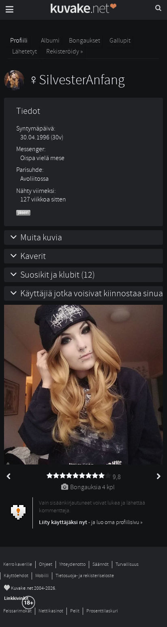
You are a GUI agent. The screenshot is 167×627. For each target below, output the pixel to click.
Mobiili (42, 576)
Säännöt (100, 564)
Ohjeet (45, 564)
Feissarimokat (17, 611)
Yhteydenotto (72, 564)
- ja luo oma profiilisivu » (91, 522)
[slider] (79, 476)
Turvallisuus (127, 564)
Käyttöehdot (16, 576)
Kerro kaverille (17, 564)
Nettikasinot (51, 611)
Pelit (74, 611)
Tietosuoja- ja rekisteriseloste (85, 576)
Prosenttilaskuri (102, 611)
